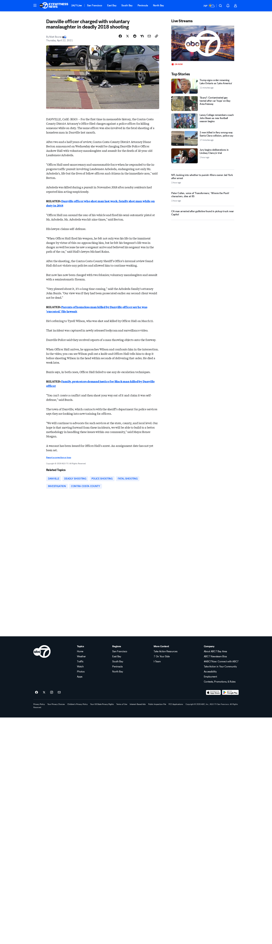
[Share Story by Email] (149, 36)
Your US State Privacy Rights (102, 704)
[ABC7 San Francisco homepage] (54, 5)
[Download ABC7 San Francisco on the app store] (213, 692)
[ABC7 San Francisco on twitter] (44, 692)
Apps (79, 676)
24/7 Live (76, 5)
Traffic (80, 661)
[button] (35, 5)
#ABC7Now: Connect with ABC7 (221, 661)
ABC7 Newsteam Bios (215, 656)
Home (80, 651)
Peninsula (143, 5)
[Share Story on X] (127, 36)
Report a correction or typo (58, 457)
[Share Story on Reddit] (134, 36)
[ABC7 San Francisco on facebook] (36, 692)
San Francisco (94, 5)
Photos (80, 671)
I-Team (157, 661)
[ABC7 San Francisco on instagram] (51, 692)
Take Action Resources (165, 651)
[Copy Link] (156, 36)
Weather (81, 656)
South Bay (126, 5)
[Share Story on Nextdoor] (142, 36)
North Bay (158, 5)
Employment (210, 676)
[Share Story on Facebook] (120, 36)
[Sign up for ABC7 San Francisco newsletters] (59, 692)
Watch (80, 666)
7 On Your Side (162, 656)
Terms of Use (121, 704)
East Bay (111, 5)
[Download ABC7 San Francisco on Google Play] (230, 692)
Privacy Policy (39, 704)
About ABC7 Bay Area (215, 651)
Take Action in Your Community (220, 666)
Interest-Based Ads (138, 704)
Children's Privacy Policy (77, 704)
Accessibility (210, 671)
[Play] (202, 43)
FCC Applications (176, 704)
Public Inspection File (157, 704)
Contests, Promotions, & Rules (219, 681)
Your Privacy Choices (56, 704)
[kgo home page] (42, 651)
